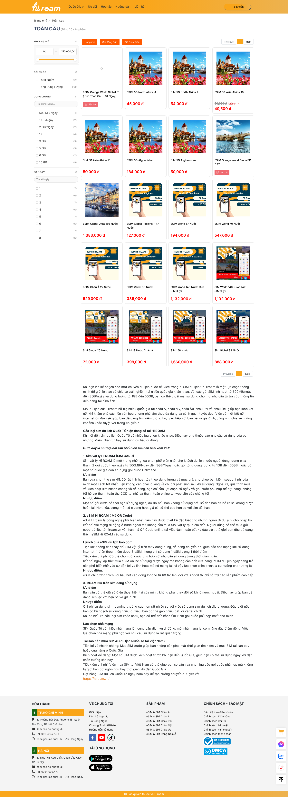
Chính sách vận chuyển (218, 729)
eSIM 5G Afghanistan (140, 160)
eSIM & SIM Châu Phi (159, 720)
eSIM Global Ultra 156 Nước (100, 223)
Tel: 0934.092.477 (47, 771)
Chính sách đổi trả (215, 720)
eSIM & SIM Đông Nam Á (161, 733)
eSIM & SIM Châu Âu (158, 716)
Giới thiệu (95, 712)
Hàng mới (90, 42)
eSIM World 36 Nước (140, 287)
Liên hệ (139, 6)
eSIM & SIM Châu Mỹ (159, 725)
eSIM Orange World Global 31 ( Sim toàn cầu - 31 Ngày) (101, 94)
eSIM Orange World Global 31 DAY (233, 162)
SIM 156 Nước (179, 350)
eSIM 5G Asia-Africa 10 (229, 92)
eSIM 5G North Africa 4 (141, 92)
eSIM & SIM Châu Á (158, 712)
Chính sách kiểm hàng (217, 716)
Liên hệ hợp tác (98, 716)
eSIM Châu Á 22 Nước (97, 287)
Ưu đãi (92, 6)
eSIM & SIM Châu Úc (158, 729)
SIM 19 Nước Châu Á (140, 350)
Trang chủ (40, 20)
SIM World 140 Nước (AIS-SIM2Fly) (231, 289)
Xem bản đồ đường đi (49, 729)
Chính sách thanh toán (217, 733)
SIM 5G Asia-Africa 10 (96, 160)
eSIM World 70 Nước (228, 223)
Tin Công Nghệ (98, 720)
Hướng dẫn (122, 6)
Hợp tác (106, 6)
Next (248, 41)
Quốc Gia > (76, 6)
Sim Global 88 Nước (227, 350)
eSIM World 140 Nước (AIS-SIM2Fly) (188, 289)
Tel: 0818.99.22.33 (47, 733)
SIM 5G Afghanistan (183, 160)
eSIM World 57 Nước (184, 223)
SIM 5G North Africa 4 (184, 92)
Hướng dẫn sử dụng (101, 729)
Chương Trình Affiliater (103, 725)
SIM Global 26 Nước (95, 350)
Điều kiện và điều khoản (218, 712)
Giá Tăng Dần (109, 42)
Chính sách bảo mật (216, 725)
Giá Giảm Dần (131, 42)
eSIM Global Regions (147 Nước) (143, 225)
